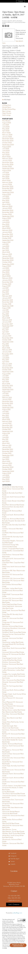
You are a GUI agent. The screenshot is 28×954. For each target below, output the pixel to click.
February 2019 (7, 296)
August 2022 (6, 218)
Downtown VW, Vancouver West (13, 578)
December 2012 (7, 401)
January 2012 (6, 423)
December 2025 (7, 138)
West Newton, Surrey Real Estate (13, 831)
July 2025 (5, 148)
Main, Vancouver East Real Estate (13, 680)
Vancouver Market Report (11, 811)
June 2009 (6, 477)
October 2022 (7, 214)
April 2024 (5, 178)
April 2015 (5, 362)
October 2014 (6, 370)
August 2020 (6, 266)
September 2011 (7, 431)
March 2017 (6, 334)
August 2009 (6, 473)
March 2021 (6, 252)
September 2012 (7, 407)
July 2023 (5, 196)
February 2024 (7, 182)
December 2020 (7, 258)
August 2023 (6, 194)
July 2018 (5, 310)
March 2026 (6, 133)
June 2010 (5, 457)
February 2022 (7, 230)
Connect (20, 1)
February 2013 (7, 397)
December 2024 (7, 162)
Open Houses (6, 113)
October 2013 (6, 387)
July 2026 (5, 125)
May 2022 (5, 224)
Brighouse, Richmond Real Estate (13, 519)
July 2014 (5, 375)
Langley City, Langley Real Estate (13, 674)
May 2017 (5, 330)
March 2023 (6, 204)
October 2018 (6, 304)
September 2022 (8, 216)
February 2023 (7, 206)
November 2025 (7, 140)
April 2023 (5, 202)
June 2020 (6, 270)
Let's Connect (14, 904)
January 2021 (6, 256)
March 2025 (6, 156)
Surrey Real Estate (8, 791)
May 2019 (5, 292)
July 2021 (5, 244)
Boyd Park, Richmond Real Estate (13, 505)
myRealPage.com (17, 913)
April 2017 (5, 332)
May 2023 (5, 200)
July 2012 (5, 411)
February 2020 (7, 278)
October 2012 (6, 405)
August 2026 (6, 123)
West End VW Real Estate (10, 823)
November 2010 (7, 451)
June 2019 (5, 290)
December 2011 (7, 425)
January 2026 (7, 137)
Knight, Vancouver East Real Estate (14, 668)
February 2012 (7, 421)
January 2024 (7, 184)
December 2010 (7, 449)
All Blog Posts (6, 105)
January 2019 (6, 298)
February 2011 (6, 445)
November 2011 (7, 427)
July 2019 (5, 288)
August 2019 (6, 286)
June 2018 (5, 312)
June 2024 (5, 174)
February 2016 (7, 350)
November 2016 (7, 338)
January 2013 (6, 399)
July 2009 (5, 475)
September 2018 (7, 306)
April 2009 (6, 481)
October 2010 (6, 453)
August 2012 (6, 409)
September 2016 (7, 342)
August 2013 (6, 391)
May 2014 (5, 379)
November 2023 (7, 188)
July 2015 (5, 356)
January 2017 (6, 336)
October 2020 (7, 262)
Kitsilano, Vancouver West (11, 662)
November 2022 (7, 212)
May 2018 (5, 314)
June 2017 (5, 328)
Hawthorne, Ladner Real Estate (12, 642)
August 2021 (6, 242)
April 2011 (5, 441)
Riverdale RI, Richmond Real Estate (13, 738)
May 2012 (5, 415)
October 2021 (6, 238)
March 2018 (6, 318)
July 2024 (5, 172)
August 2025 (6, 146)
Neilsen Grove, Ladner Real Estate (13, 710)
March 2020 (6, 276)
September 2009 (8, 471)
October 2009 (7, 469)
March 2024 (6, 180)
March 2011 (6, 443)
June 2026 (5, 127)
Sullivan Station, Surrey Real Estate (14, 785)
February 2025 (7, 158)
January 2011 (6, 447)
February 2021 (7, 254)
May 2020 (5, 272)
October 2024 (7, 166)
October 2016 (6, 340)
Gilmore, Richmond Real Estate (12, 626)
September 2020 (8, 264)
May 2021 (5, 248)
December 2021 (7, 234)
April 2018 (5, 316)
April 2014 (5, 381)
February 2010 (7, 463)
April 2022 (5, 226)
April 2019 (5, 294)
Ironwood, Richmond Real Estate (13, 652)
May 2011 (5, 439)
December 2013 (7, 385)
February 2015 (7, 364)
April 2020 (6, 274)
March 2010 (6, 461)
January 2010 (7, 465)
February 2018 (7, 320)
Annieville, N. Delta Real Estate (12, 487)
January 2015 (6, 366)
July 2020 (5, 268)
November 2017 (7, 324)
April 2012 (5, 417)
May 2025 (5, 152)
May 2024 (5, 176)
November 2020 (7, 260)
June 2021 (5, 246)
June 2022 (5, 222)
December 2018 (7, 300)
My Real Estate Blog (8, 109)
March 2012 (6, 419)
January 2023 (7, 208)
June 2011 (5, 437)
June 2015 (5, 358)
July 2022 (5, 220)
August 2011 (6, 433)
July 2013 (5, 393)
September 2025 (8, 144)
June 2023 (5, 198)
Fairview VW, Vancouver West (12, 598)
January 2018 (6, 322)
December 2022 (7, 210)
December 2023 (7, 186)
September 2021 (7, 240)
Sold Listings (6, 115)
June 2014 (5, 378)
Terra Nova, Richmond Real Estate (13, 793)
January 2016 (6, 352)
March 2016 (6, 348)
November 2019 (7, 282)
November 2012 (7, 403)
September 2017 (7, 326)
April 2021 (5, 250)
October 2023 (7, 190)
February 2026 (7, 134)
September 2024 (8, 168)
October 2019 (6, 284)
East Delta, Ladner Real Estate (12, 588)
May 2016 (5, 344)
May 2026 (5, 129)
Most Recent (6, 121)
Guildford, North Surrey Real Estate (14, 632)
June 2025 (6, 150)
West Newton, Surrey (9, 829)
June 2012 (5, 413)
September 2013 (7, 389)
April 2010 (5, 459)
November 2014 (7, 368)
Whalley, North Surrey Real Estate (13, 833)
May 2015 (5, 360)
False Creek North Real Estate (12, 604)
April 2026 (5, 131)
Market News (6, 107)
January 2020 (7, 280)
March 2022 (6, 228)
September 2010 (7, 455)
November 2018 (7, 302)
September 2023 (8, 192)
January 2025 (7, 160)
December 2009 (7, 467)
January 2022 (7, 232)
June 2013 (5, 395)
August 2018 (6, 308)
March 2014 (6, 384)
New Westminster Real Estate (12, 712)
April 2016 (5, 346)
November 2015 (7, 354)
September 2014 (7, 372)
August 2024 (6, 170)
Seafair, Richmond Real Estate (12, 744)
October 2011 (6, 429)
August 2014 (6, 374)
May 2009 (5, 479)
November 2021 (7, 236)
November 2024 (7, 164)
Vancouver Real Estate (9, 813)
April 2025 (5, 154)
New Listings (6, 111)
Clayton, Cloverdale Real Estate (13, 548)
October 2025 (7, 143)
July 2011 (5, 435)
